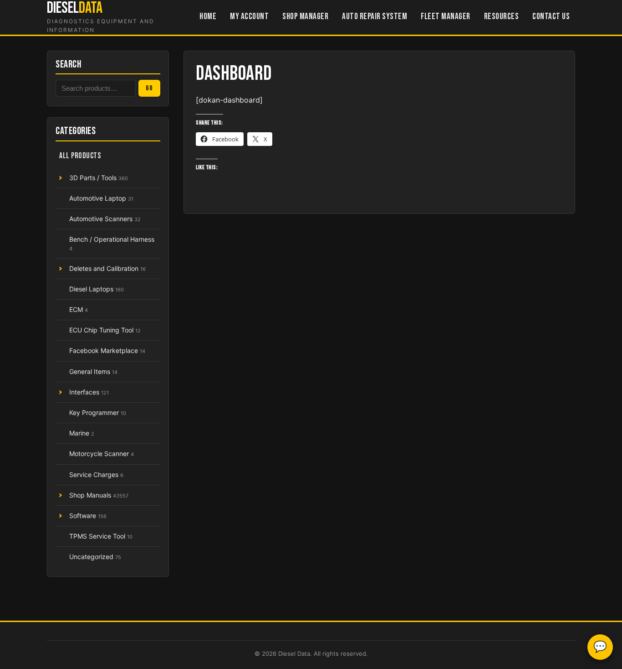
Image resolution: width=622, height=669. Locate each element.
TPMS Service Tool (101, 536)
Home (207, 16)
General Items (93, 371)
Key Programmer (97, 412)
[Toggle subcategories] (60, 177)
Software (88, 515)
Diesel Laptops (96, 289)
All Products (80, 156)
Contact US (551, 16)
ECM (78, 309)
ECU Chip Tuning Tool (105, 330)
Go (149, 88)
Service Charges (96, 474)
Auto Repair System (374, 16)
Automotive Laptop (101, 198)
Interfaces (89, 392)
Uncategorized (95, 556)
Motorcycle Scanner (101, 453)
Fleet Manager (445, 16)
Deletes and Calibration (107, 268)
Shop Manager (305, 16)
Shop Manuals (98, 495)
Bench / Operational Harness (111, 243)
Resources (501, 16)
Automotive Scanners (105, 219)
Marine (81, 433)
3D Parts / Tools (98, 178)
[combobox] (96, 88)
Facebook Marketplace (107, 350)
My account (249, 16)
